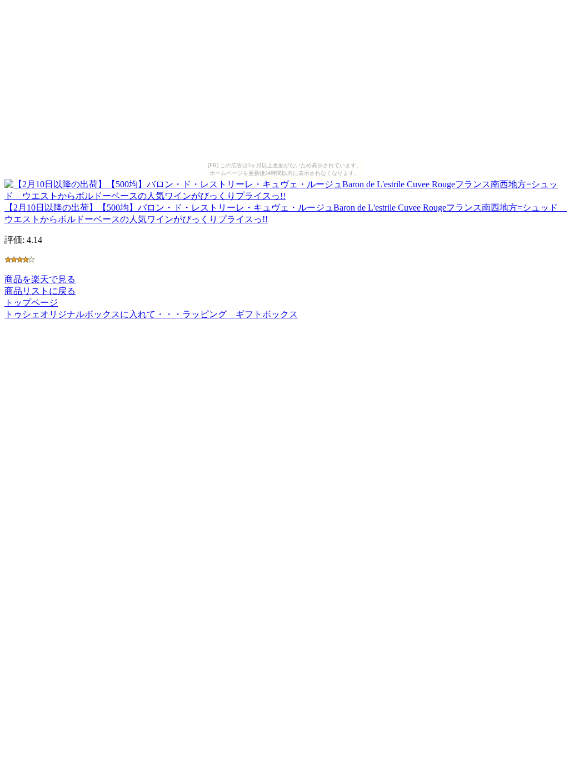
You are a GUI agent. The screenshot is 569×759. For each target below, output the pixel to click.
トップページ (31, 302)
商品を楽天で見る (40, 279)
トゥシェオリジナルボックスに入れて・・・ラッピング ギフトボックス (151, 314)
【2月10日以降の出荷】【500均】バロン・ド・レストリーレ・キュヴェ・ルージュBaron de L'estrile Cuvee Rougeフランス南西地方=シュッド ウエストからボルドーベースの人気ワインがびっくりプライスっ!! (285, 213)
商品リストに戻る (40, 291)
